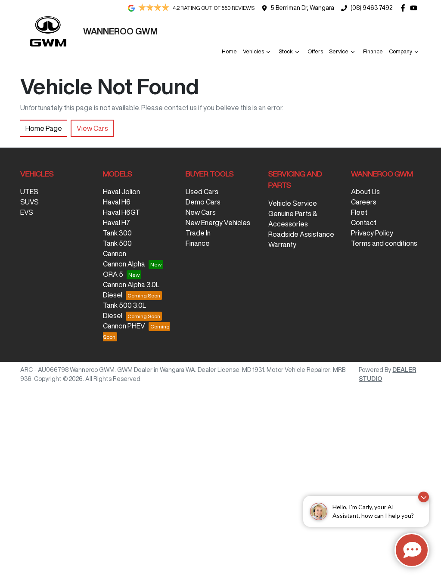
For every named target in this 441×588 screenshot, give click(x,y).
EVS (26, 212)
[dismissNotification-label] (423, 497)
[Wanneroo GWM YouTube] (415, 8)
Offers (315, 51)
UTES (29, 191)
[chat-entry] (411, 550)
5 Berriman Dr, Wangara (302, 8)
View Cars (92, 128)
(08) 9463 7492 (371, 8)
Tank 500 (117, 243)
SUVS (29, 201)
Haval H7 (116, 222)
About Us (365, 191)
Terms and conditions (384, 243)
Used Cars (202, 191)
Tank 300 (117, 232)
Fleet (359, 212)
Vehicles (253, 51)
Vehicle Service (292, 203)
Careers (363, 201)
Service (338, 51)
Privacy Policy (372, 232)
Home (229, 51)
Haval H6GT (121, 212)
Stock (286, 51)
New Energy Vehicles (218, 222)
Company (400, 51)
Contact (363, 222)
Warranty (282, 244)
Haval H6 (116, 201)
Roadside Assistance (301, 234)
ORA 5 (113, 274)
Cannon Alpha (124, 263)
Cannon (114, 253)
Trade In (198, 232)
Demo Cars (203, 201)
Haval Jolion (121, 191)
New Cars (201, 212)
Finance (373, 51)
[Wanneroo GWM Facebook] (404, 8)
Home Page (43, 128)
